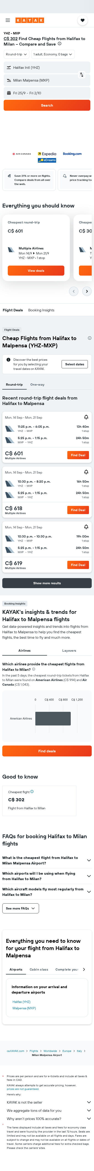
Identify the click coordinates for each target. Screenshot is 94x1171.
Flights (34, 1051)
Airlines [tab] (24, 650)
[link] (47, 751)
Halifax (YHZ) (21, 1002)
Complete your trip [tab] (70, 969)
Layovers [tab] (69, 650)
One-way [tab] (37, 384)
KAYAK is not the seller (24, 1102)
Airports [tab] (16, 969)
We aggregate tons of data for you (34, 1110)
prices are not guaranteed (23, 1089)
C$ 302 (11, 38)
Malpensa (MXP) (24, 1008)
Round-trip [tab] (14, 384)
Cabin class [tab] (39, 969)
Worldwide (50, 1051)
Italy (79, 1051)
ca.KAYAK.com (15, 1051)
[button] (8, 20)
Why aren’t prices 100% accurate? (34, 1118)
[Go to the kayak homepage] (30, 20)
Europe (67, 1051)
